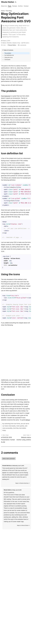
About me (4, 6)
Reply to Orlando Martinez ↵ (23, 483)
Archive (20, 6)
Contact (26, 6)
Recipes (14, 6)
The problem (7, 53)
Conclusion (7, 59)
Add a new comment (9, 458)
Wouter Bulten (7, 2)
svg (19, 43)
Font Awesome (5, 96)
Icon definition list (9, 55)
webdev (10, 43)
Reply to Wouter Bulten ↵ (23, 525)
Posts (9, 6)
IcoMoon (16, 173)
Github (27, 420)
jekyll (4, 43)
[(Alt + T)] (16, 2)
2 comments (22, 45)
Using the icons (8, 57)
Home (3, 10)
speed (15, 43)
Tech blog (9, 10)
